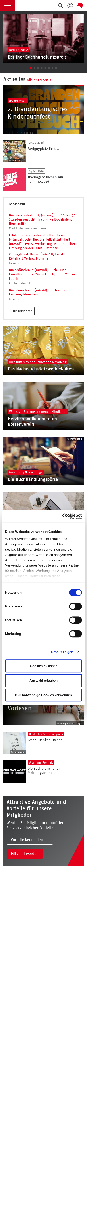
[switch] (75, 606)
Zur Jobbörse (21, 311)
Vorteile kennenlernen (30, 839)
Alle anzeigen (37, 80)
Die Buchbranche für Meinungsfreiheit (44, 770)
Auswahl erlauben (43, 680)
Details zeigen (62, 652)
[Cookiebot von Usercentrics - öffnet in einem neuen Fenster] (62, 516)
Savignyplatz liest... (43, 149)
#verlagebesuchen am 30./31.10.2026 (45, 179)
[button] (7, 5)
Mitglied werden (25, 853)
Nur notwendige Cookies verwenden (43, 695)
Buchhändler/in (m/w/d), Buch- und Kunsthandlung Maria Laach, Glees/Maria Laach (42, 274)
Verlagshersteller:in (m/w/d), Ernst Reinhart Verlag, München (36, 256)
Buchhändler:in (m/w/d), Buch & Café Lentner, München (38, 292)
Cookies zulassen (43, 666)
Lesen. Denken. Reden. (46, 740)
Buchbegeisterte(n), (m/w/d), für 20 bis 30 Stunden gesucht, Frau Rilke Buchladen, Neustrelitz (42, 219)
